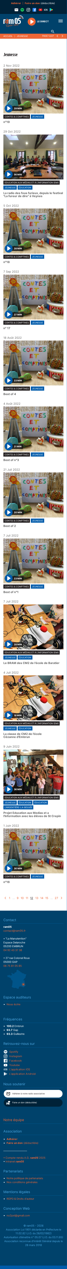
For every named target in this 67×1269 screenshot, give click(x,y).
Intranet (15, 1161)
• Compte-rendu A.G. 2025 (24, 1157)
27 (56, 898)
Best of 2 (9, 526)
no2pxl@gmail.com (18, 1215)
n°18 (6, 262)
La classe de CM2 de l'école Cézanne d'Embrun (22, 735)
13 (36, 898)
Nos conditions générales (22, 1182)
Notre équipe (13, 1120)
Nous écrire (13, 1004)
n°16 (6, 882)
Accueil (8, 36)
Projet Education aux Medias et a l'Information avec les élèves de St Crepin (32, 814)
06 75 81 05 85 (12, 965)
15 (46, 898)
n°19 (6, 122)
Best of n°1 (11, 592)
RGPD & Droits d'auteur (20, 1198)
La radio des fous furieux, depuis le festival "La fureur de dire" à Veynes (33, 195)
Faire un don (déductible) (24, 1102)
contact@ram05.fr (14, 930)
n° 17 (6, 328)
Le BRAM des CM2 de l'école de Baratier (31, 663)
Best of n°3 (11, 460)
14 (41, 898)
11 (27, 898)
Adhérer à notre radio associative (28, 1093)
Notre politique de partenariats (25, 1178)
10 (22, 898)
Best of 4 (9, 394)
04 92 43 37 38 (12, 950)
